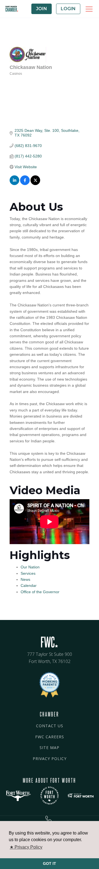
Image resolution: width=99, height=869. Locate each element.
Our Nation (30, 567)
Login (68, 8)
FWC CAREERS (49, 737)
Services (28, 573)
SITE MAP (49, 747)
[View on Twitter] (35, 183)
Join (41, 8)
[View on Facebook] (25, 183)
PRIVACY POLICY (50, 758)
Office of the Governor (40, 592)
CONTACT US (49, 726)
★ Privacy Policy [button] (26, 847)
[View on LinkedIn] (14, 183)
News (25, 579)
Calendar (29, 585)
